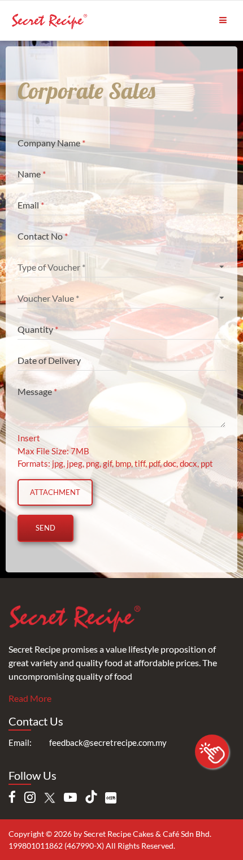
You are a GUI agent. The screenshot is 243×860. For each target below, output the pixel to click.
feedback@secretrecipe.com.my (108, 742)
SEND (45, 527)
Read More (29, 698)
